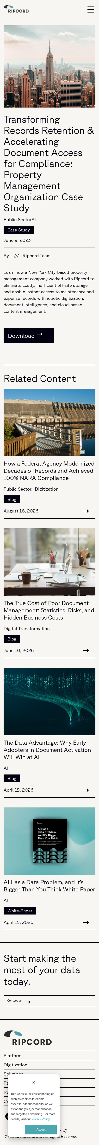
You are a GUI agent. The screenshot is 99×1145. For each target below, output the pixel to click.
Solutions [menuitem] (13, 1073)
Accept (41, 1129)
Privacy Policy (40, 1119)
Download (21, 335)
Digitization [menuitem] (15, 1064)
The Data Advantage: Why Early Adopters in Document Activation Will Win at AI (47, 749)
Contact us (14, 1000)
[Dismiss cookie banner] (34, 1083)
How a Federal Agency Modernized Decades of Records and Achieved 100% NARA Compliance (49, 470)
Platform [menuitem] (12, 1055)
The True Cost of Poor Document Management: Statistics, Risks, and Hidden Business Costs (49, 610)
